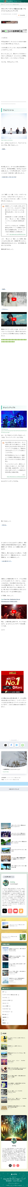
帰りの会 (5, 1014)
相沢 (4, 1020)
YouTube (15, 913)
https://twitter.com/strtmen (7, 140)
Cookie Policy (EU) (17, 1181)
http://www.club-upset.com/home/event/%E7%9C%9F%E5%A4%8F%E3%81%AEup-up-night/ (14, 430)
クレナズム (5, 997)
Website (21, 913)
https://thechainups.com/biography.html (16, 476)
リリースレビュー (7, 1011)
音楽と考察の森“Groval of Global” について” (14, 1179)
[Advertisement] (14, 83)
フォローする (6, 771)
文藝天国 (5, 1017)
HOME (14, 1174)
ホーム (14, 1177)
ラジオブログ (6, 1008)
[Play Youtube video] (14, 299)
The (2, 599)
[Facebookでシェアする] (11, 745)
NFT (4, 992)
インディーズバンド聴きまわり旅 (13, 777)
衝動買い (5, 1023)
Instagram (10, 913)
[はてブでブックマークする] (17, 745)
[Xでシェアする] (5, 745)
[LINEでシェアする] (22, 745)
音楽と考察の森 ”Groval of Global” (13, 1)
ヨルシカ (5, 1003)
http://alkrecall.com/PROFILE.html (17, 234)
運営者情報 (9, 1181)
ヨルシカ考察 (6, 1006)
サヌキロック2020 (7, 1000)
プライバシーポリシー (13, 1183)
